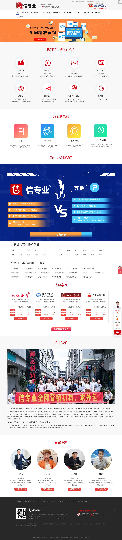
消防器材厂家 (98, 524)
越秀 (36, 254)
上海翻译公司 (25, 525)
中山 (76, 250)
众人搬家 (58, 524)
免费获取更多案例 (61, 329)
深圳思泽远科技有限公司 (46, 299)
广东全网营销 (56, 277)
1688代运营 (69, 524)
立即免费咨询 (21, 489)
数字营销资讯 (96, 12)
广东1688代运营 (72, 269)
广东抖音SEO (73, 273)
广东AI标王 (86, 273)
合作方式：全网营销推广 (21, 302)
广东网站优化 (15, 277)
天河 (92, 250)
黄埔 (20, 254)
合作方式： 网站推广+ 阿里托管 (46, 302)
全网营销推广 (35, 12)
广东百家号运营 (88, 277)
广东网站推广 (29, 277)
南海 (100, 250)
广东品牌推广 (15, 273)
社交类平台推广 (74, 96)
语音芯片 (63, 524)
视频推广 (20, 96)
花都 (68, 254)
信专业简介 (19, 17)
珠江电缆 (25, 524)
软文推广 (47, 96)
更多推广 (101, 96)
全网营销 (20, 70)
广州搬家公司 (36, 524)
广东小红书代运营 (30, 273)
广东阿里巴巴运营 (88, 269)
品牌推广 (77, 12)
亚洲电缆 (30, 524)
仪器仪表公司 (52, 524)
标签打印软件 (33, 525)
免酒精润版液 (91, 524)
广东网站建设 (15, 269)
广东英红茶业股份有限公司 (71, 299)
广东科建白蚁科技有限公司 (96, 299)
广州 (12, 250)
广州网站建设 (76, 524)
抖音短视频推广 (44, 524)
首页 (17, 12)
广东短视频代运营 (71, 277)
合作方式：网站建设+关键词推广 (96, 302)
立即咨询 (21, 318)
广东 (20, 250)
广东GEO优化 (42, 269)
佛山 (36, 250)
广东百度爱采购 (57, 269)
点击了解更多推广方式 (101, 99)
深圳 (68, 250)
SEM (74, 70)
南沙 (60, 254)
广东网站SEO (29, 269)
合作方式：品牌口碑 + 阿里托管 (71, 302)
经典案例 (86, 12)
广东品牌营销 (59, 273)
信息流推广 (101, 70)
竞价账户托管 (57, 12)
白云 (52, 254)
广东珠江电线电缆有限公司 (20, 299)
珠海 (100, 254)
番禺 (44, 254)
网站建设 (25, 12)
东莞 (60, 250)
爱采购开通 (46, 12)
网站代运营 (68, 12)
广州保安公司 (83, 524)
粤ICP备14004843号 (74, 537)
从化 (76, 254)
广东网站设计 (45, 273)
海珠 (28, 254)
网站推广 (47, 70)
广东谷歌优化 (99, 273)
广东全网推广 (42, 277)
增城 (84, 254)
